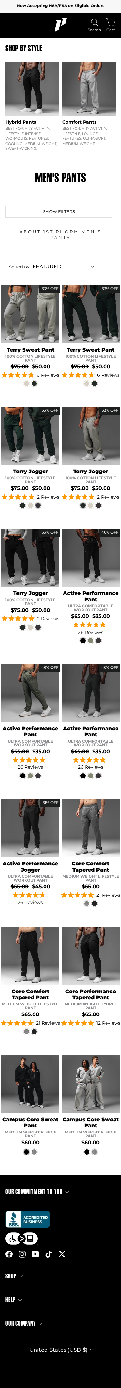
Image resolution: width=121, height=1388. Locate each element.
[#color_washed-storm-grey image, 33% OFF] (30, 314)
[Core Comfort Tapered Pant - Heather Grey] (87, 903)
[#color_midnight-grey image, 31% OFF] (30, 828)
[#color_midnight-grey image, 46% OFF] (91, 693)
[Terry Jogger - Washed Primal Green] (22, 505)
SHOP (10, 1276)
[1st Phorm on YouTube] (35, 1254)
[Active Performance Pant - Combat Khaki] (90, 640)
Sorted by (19, 266)
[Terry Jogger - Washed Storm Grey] (30, 505)
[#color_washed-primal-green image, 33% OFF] (91, 314)
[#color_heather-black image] (30, 956)
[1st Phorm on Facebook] (9, 1254)
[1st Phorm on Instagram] (22, 1254)
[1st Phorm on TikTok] (48, 1254)
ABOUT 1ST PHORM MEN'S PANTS (60, 234)
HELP (10, 1300)
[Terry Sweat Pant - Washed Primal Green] (34, 383)
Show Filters (59, 211)
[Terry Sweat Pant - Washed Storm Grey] (26, 383)
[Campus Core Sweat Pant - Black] (26, 1152)
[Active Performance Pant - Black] (83, 640)
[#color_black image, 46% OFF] (91, 558)
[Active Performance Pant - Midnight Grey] (98, 640)
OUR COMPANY (20, 1323)
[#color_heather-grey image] (91, 828)
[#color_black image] (91, 956)
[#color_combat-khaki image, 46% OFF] (30, 693)
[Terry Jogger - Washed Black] (38, 505)
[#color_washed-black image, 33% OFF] (30, 558)
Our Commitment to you (34, 1192)
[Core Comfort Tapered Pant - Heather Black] (94, 903)
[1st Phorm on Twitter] (62, 1254)
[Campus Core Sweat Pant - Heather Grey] (34, 1152)
